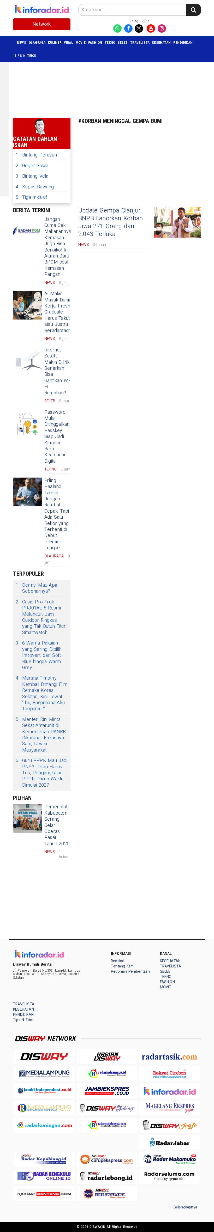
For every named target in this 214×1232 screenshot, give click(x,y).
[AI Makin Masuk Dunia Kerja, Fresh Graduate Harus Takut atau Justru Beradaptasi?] (27, 305)
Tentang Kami (123, 966)
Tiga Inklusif (31, 197)
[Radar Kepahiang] (44, 1159)
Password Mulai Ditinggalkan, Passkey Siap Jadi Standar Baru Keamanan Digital (57, 437)
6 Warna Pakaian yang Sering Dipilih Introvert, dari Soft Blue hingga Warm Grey (39, 655)
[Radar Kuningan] (44, 1125)
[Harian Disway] (107, 1056)
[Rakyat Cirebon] (169, 1073)
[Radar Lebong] (107, 1176)
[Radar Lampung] (44, 1108)
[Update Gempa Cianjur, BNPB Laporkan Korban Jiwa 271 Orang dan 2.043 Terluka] (177, 222)
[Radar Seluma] (169, 1176)
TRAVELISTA (140, 42)
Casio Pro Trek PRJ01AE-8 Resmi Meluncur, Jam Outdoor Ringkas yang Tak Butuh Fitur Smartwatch (41, 617)
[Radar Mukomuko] (169, 1159)
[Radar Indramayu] (107, 1073)
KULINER (54, 42)
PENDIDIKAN (183, 42)
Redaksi (117, 961)
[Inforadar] (169, 1091)
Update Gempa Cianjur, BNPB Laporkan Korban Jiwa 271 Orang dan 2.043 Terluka (110, 222)
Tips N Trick (25, 56)
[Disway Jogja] (169, 1125)
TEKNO (110, 42)
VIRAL (68, 42)
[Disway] (44, 1056)
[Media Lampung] (44, 1073)
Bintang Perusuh (36, 155)
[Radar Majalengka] (107, 1125)
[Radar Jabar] (169, 1142)
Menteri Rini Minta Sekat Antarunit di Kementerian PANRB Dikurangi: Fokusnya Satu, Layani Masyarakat (41, 734)
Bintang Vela (32, 176)
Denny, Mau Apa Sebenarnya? (36, 588)
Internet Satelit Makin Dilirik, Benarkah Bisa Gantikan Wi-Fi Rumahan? (57, 371)
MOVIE (81, 42)
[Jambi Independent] (44, 1091)
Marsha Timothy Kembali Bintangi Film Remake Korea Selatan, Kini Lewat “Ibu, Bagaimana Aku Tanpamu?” (41, 693)
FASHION (95, 42)
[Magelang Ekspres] (169, 1108)
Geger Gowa (32, 166)
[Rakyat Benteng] (44, 1193)
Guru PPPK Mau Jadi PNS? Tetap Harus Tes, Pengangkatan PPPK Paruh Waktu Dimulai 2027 (41, 773)
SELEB (123, 42)
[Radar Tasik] (169, 1056)
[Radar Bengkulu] (44, 1176)
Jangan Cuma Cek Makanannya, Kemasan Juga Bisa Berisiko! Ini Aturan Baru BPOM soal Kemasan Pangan (58, 247)
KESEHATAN (161, 42)
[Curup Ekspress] (107, 1159)
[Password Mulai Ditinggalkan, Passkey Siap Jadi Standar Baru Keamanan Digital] (27, 423)
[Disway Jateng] (107, 1108)
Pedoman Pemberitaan (130, 971)
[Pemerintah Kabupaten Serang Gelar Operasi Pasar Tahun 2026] (27, 818)
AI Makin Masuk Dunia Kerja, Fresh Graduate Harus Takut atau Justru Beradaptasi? (58, 312)
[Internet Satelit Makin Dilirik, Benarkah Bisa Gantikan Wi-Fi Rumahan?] (27, 361)
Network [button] (42, 24)
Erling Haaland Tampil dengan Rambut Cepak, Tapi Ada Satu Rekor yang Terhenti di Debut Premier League (56, 514)
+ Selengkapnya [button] (183, 1207)
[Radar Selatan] (107, 1193)
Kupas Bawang (35, 187)
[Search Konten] (193, 10)
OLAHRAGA (37, 42)
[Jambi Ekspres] (107, 1091)
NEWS (21, 42)
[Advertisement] (113, 76)
